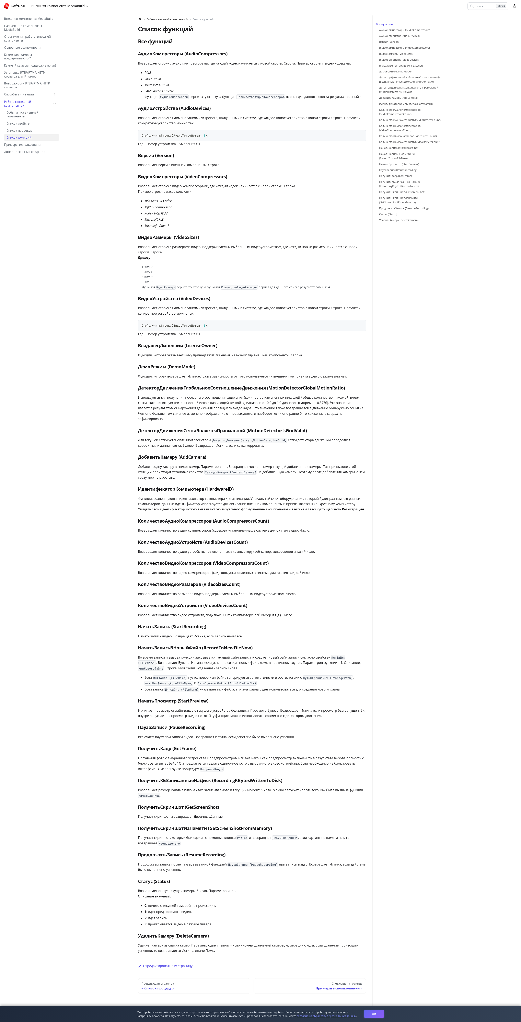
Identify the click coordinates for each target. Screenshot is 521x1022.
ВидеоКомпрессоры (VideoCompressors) (404, 47)
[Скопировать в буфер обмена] (361, 135)
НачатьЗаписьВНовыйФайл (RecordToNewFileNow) (397, 156)
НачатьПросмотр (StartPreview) (399, 164)
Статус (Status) (388, 214)
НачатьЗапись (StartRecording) (398, 148)
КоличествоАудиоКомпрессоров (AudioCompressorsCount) (399, 112)
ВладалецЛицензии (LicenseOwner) (401, 65)
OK (374, 1014)
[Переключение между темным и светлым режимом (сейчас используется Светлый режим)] (514, 6)
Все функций (384, 24)
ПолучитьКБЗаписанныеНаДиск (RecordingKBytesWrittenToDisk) (399, 184)
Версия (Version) (389, 42)
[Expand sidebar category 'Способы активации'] (54, 94)
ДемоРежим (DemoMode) (395, 71)
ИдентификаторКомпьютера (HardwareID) (406, 104)
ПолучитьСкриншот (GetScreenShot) (402, 192)
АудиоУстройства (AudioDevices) (399, 36)
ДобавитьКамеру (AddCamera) (398, 98)
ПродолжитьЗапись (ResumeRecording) (404, 208)
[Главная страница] (140, 19)
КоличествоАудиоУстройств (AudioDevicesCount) (410, 120)
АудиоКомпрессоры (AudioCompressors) (404, 30)
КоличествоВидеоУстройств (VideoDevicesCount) (409, 142)
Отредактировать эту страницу (168, 966)
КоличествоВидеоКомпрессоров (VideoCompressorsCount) (399, 128)
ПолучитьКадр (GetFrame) (395, 176)
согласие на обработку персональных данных (326, 1016)
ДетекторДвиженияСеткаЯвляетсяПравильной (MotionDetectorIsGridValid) (408, 90)
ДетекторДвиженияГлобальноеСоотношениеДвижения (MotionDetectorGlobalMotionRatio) (409, 79)
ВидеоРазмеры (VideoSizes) (396, 54)
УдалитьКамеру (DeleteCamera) (398, 220)
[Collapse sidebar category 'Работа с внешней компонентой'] (54, 103)
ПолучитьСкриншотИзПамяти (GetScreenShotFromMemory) (398, 200)
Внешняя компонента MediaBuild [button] (58, 6)
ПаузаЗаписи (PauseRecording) (398, 170)
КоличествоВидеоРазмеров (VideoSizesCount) (408, 136)
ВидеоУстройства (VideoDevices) (399, 59)
